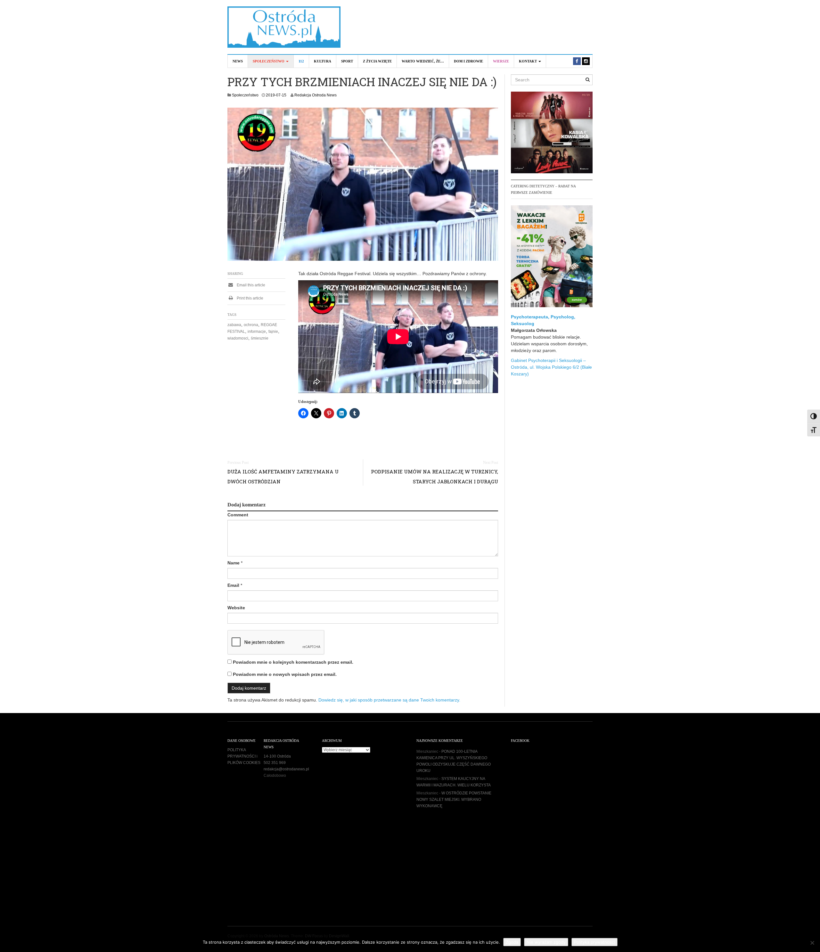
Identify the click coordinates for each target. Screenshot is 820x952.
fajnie (273, 331)
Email (233, 585)
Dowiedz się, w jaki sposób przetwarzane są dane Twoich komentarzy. (389, 699)
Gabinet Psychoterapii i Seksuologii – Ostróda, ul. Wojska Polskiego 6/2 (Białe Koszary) (551, 367)
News (238, 61)
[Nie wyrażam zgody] (812, 943)
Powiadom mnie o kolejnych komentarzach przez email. (293, 662)
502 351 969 (275, 762)
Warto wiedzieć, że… (423, 61)
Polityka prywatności (594, 942)
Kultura (322, 61)
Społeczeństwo (269, 61)
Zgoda (512, 942)
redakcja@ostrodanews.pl (286, 769)
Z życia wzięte (377, 61)
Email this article (250, 285)
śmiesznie (259, 338)
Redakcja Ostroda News (315, 95)
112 (301, 61)
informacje (257, 331)
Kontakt (528, 61)
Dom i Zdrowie (468, 61)
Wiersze (501, 61)
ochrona (251, 325)
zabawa (234, 325)
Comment (237, 514)
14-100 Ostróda (277, 756)
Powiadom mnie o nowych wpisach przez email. (285, 674)
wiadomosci (237, 338)
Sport (347, 61)
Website (236, 607)
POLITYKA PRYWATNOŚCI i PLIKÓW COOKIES (243, 756)
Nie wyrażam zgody (546, 942)
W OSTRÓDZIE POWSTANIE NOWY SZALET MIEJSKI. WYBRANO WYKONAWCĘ (453, 799)
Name (233, 562)
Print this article (249, 298)
